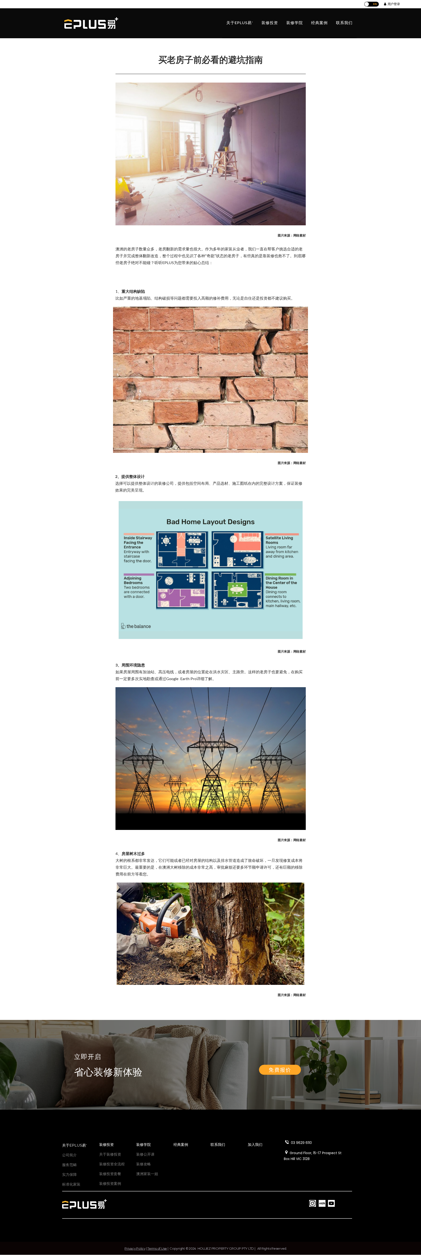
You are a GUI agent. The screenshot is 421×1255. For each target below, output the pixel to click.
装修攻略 (143, 1164)
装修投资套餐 (110, 1173)
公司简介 (69, 1155)
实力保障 (69, 1174)
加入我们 (255, 1144)
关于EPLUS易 (74, 1145)
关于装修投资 (110, 1154)
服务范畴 (69, 1164)
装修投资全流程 (112, 1164)
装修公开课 (145, 1154)
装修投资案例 (110, 1183)
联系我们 (217, 1144)
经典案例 (180, 1144)
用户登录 (393, 4)
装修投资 (106, 1144)
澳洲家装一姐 (147, 1173)
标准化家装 (71, 1184)
